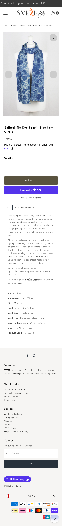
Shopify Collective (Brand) (16, 431)
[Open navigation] (5, 13)
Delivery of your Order (14, 389)
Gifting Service (11, 417)
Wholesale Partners (13, 414)
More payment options (31, 197)
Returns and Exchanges (23, 207)
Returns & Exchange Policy (16, 393)
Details (8, 207)
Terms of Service (11, 400)
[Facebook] (27, 355)
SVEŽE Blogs (10, 428)
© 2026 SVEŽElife (12, 485)
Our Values (9, 424)
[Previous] (8, 74)
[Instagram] (34, 355)
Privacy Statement (12, 396)
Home (6, 25)
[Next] (53, 74)
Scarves (14, 25)
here (19, 283)
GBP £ (31, 495)
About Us (8, 421)
